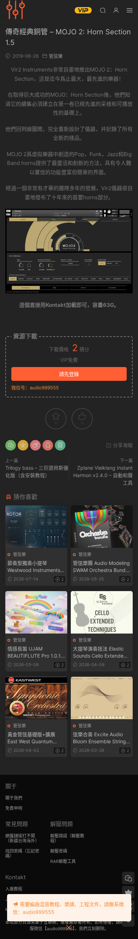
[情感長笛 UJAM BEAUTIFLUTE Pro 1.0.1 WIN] (36, 612)
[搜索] (102, 10)
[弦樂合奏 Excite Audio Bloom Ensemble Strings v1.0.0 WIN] (102, 698)
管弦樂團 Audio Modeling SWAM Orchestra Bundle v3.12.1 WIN (101, 567)
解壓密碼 (58, 851)
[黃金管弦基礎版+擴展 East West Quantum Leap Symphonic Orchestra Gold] (36, 698)
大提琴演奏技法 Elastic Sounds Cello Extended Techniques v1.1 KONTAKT (100, 652)
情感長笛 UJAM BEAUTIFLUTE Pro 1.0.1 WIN (34, 652)
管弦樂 (56, 56)
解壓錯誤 (58, 835)
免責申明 (13, 808)
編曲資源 (16, 10)
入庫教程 (13, 889)
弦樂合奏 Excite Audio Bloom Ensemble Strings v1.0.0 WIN (100, 738)
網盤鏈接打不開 (20, 835)
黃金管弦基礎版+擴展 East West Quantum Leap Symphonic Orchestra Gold (31, 738)
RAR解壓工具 (63, 861)
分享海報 (122, 445)
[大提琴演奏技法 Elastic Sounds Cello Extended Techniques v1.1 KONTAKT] (102, 612)
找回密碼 (13, 851)
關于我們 (13, 798)
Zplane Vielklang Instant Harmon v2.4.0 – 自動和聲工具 (103, 475)
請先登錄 (69, 374)
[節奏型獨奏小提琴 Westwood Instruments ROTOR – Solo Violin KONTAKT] (36, 526)
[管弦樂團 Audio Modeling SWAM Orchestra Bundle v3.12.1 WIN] (102, 526)
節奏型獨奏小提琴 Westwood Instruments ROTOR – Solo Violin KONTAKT (33, 567)
